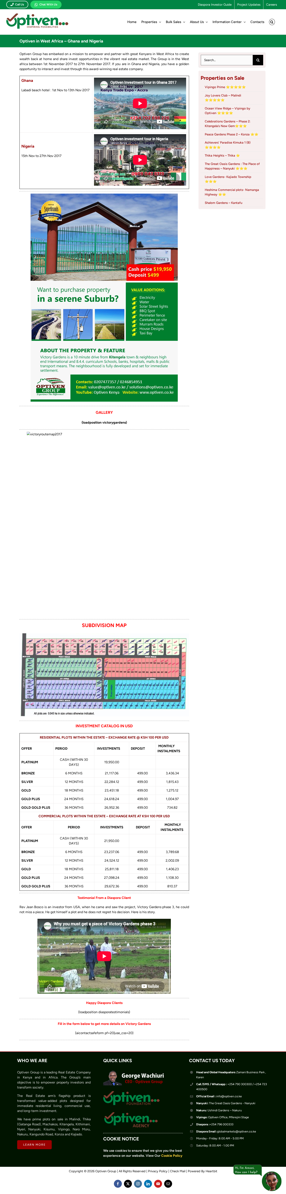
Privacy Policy (157, 1171)
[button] (272, 22)
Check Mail (177, 1171)
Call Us (19, 4)
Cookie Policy (171, 1156)
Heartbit (211, 1171)
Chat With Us (48, 4)
